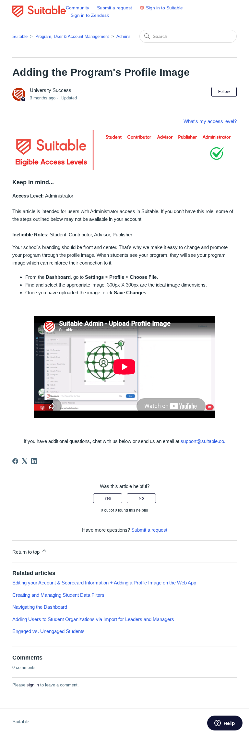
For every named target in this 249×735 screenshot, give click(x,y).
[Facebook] (15, 461)
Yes (107, 498)
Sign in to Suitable (164, 7)
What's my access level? (210, 121)
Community (77, 7)
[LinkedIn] (34, 461)
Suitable (20, 36)
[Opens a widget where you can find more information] (225, 724)
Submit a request (114, 7)
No (141, 498)
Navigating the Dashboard (39, 607)
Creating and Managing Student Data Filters (58, 595)
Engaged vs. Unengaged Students (48, 631)
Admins (123, 36)
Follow (224, 91)
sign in (33, 685)
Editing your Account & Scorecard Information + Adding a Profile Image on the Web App (104, 582)
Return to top (26, 552)
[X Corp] (25, 461)
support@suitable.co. (203, 441)
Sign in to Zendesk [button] (90, 15)
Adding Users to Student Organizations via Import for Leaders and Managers (93, 619)
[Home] (38, 11)
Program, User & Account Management (72, 36)
